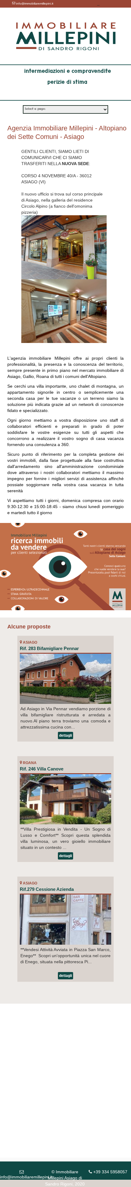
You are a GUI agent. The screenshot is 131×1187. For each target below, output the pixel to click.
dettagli (65, 735)
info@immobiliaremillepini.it (34, 3)
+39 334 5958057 (99, 9)
